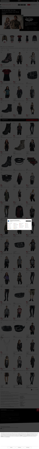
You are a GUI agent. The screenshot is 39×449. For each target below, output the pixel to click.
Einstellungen (27, 447)
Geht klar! (11, 447)
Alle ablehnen (19, 447)
